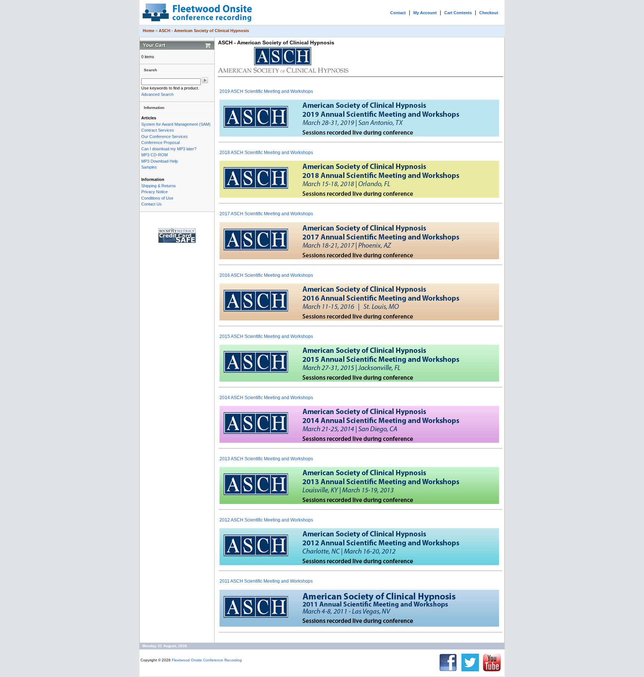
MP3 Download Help (159, 161)
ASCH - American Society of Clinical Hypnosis (204, 30)
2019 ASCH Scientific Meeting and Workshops (266, 91)
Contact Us (151, 204)
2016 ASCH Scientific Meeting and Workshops (266, 275)
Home (148, 30)
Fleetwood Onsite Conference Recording (207, 660)
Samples (149, 167)
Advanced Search (157, 94)
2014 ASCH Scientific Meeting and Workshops (266, 397)
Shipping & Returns (158, 186)
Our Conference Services (164, 136)
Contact (398, 12)
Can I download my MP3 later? (168, 149)
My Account (425, 12)
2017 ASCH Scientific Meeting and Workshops (266, 213)
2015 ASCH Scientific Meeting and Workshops (266, 336)
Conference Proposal (160, 142)
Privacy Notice (154, 191)
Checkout (488, 12)
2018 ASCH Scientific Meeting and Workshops (266, 152)
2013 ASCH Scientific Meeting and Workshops (266, 458)
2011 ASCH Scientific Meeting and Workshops (266, 581)
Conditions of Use (157, 198)
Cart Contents (458, 12)
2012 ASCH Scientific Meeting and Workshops (266, 520)
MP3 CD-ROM (154, 155)
